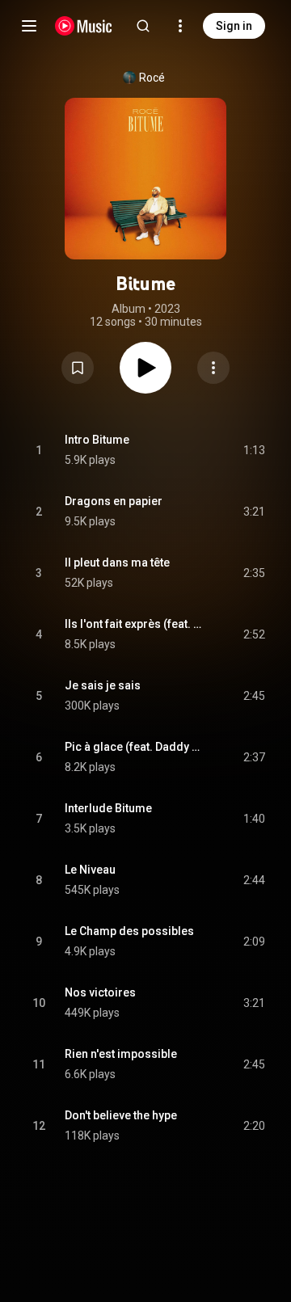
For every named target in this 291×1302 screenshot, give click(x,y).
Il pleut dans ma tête (117, 562)
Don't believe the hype (121, 1115)
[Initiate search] (143, 26)
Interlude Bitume (108, 808)
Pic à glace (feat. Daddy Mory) (135, 746)
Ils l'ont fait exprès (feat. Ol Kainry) (135, 623)
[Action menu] (213, 368)
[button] (77, 368)
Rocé (152, 77)
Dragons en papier (113, 501)
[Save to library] (77, 367)
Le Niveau (90, 869)
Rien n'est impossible (121, 1053)
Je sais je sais (103, 685)
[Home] (83, 26)
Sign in (234, 25)
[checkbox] (254, 450)
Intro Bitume (97, 439)
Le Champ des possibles (129, 931)
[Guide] (29, 26)
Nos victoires (100, 992)
